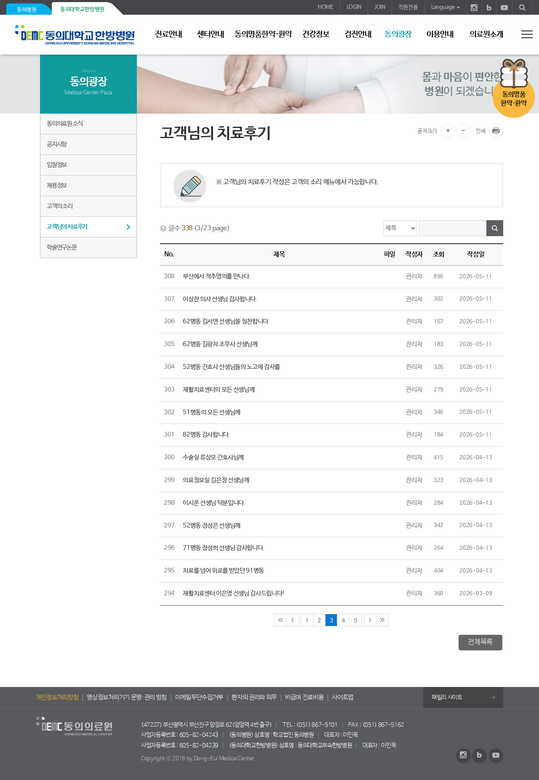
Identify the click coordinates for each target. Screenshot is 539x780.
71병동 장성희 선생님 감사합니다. (223, 548)
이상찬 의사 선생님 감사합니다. (220, 299)
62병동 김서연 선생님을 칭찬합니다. (226, 321)
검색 (494, 228)
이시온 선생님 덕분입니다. (214, 503)
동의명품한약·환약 (263, 34)
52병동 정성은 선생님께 (211, 526)
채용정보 (57, 185)
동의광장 (397, 34)
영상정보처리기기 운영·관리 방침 (127, 697)
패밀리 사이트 (447, 697)
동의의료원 (78, 35)
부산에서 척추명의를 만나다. (217, 276)
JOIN (379, 7)
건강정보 (315, 34)
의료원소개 (486, 34)
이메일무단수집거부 (199, 697)
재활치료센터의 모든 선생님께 (218, 390)
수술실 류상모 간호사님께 (213, 457)
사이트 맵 (522, 34)
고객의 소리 (59, 206)
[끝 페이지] (382, 620)
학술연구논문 (62, 247)
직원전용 (408, 7)
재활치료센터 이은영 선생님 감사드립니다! (234, 593)
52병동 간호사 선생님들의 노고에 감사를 (231, 367)
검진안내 (357, 34)
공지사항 (57, 144)
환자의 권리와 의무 (254, 697)
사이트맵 (342, 697)
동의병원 (27, 10)
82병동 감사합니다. (206, 435)
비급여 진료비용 (304, 697)
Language (443, 7)
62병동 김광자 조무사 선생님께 (220, 344)
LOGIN (354, 7)
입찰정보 (57, 164)
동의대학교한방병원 (82, 9)
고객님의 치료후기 (67, 226)
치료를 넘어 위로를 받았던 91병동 (223, 571)
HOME (326, 7)
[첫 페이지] (280, 620)
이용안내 (440, 34)
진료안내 (168, 34)
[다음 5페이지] (370, 620)
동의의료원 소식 (64, 123)
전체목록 (480, 642)
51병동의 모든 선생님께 (211, 412)
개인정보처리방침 (57, 697)
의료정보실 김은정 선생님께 (216, 480)
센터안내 (210, 34)
